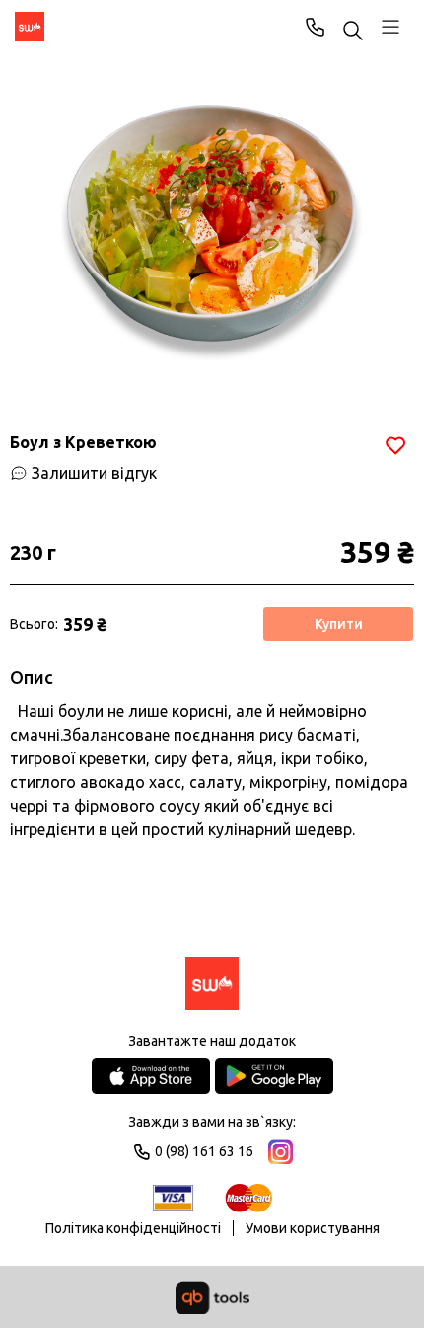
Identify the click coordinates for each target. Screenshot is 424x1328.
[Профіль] (390, 27)
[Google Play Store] (274, 1076)
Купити (339, 624)
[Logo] (212, 985)
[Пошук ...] (353, 32)
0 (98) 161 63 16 (315, 27)
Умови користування (313, 1228)
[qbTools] (212, 1297)
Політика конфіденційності (133, 1228)
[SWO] (29, 26)
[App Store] (151, 1076)
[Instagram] (280, 1151)
